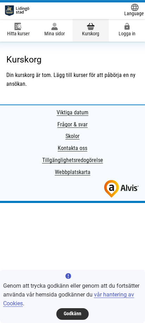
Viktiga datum (72, 112)
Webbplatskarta (72, 172)
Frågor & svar (72, 124)
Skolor (72, 136)
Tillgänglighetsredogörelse (72, 160)
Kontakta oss (72, 148)
